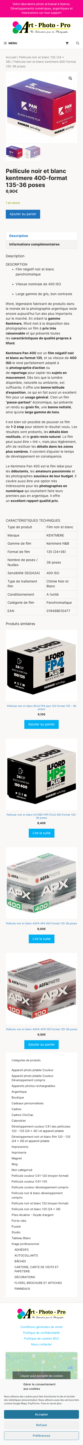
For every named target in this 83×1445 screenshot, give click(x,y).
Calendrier (19, 1120)
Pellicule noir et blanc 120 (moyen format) (40, 1203)
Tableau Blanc (21, 1238)
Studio (16, 1232)
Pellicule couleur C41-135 (29, 1181)
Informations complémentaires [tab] (34, 244)
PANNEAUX (22, 1288)
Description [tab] (18, 236)
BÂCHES (20, 1261)
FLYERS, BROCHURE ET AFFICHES (38, 1283)
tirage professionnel (25, 1244)
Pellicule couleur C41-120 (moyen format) (40, 1176)
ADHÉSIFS (21, 1249)
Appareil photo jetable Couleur (32, 1070)
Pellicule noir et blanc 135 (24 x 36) (36, 1209)
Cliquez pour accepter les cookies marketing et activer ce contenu (41, 1378)
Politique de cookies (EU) (41, 1338)
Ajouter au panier (23, 214)
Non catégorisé (22, 1170)
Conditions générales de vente (41, 1327)
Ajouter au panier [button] (41, 724)
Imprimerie (19, 1152)
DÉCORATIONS (24, 1277)
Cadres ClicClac (22, 1115)
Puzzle (16, 1226)
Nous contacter (41, 1344)
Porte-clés (19, 1221)
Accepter (41, 1414)
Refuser (41, 1425)
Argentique (19, 1092)
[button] (77, 43)
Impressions (20, 1147)
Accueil (11, 57)
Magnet (17, 1158)
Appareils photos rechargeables (33, 1086)
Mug (15, 1164)
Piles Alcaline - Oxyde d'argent (32, 1215)
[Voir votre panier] (67, 43)
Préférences (41, 1435)
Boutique (18, 1097)
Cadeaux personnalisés (28, 1103)
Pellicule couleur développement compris (40, 1187)
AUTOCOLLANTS (26, 1255)
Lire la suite (42, 833)
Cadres (16, 1109)
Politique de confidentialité (41, 1333)
